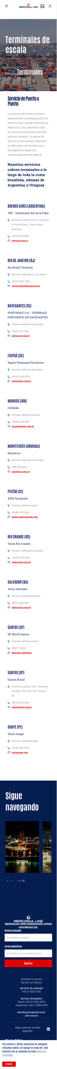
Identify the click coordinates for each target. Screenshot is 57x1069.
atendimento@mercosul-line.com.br (31, 1013)
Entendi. (9, 1064)
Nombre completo (13, 930)
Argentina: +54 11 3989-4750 (31, 1005)
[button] (21, 880)
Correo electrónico (13, 946)
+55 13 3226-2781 (31, 991)
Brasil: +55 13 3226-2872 (31, 1001)
